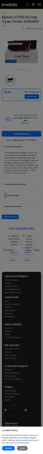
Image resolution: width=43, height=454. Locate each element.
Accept (8, 448)
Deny (22, 448)
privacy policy (22, 440)
